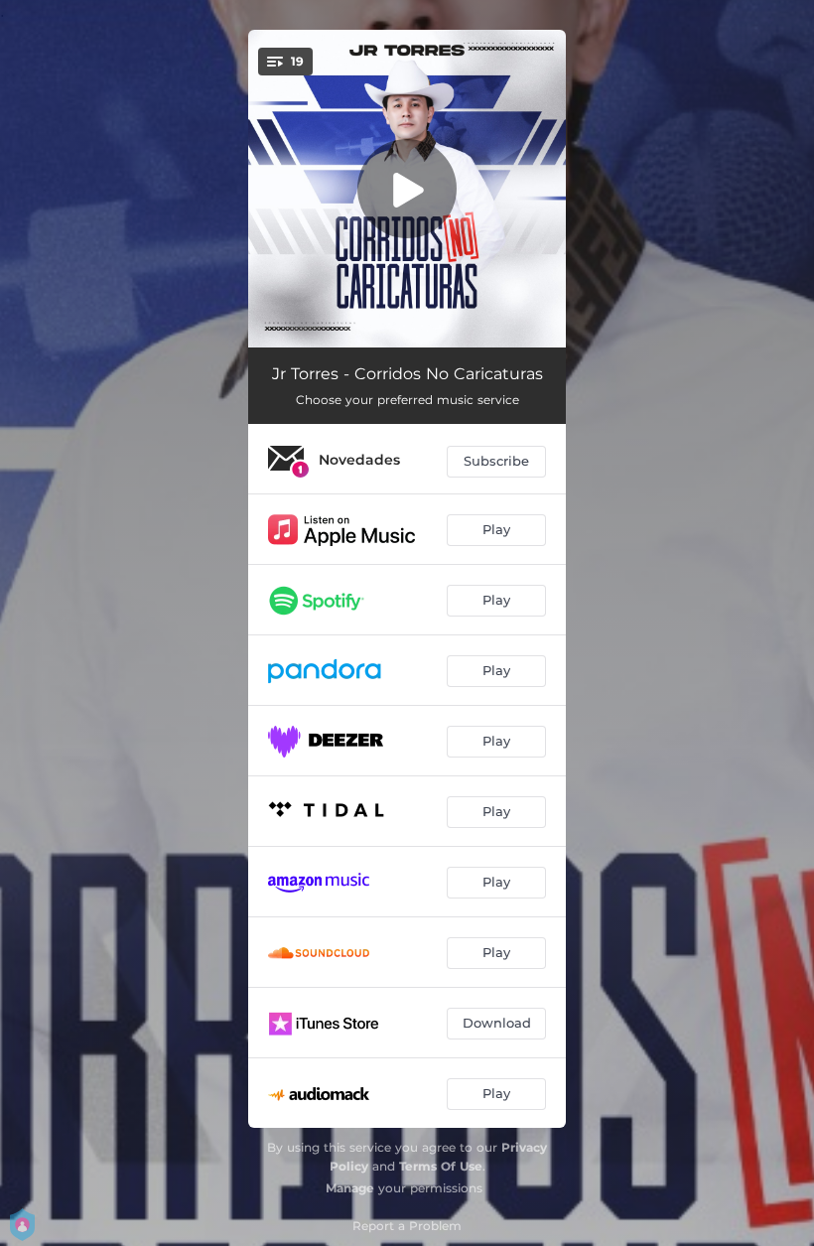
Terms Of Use (440, 1166)
